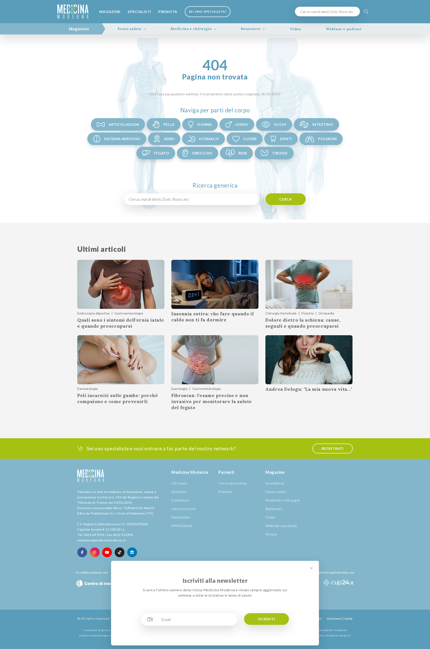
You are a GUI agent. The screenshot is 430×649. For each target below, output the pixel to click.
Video (295, 29)
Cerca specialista (232, 483)
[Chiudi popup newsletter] (312, 568)
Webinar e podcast (343, 29)
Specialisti (139, 11)
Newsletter (180, 517)
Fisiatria (307, 313)
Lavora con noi (183, 508)
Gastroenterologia (128, 313)
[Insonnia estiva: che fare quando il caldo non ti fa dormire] (214, 284)
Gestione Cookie (340, 618)
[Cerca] (366, 11)
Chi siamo (179, 483)
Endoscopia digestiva (93, 313)
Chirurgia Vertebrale (281, 313)
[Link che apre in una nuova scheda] (82, 552)
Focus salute (130, 28)
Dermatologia (87, 389)
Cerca (285, 199)
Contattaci (180, 500)
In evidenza (274, 483)
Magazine (109, 11)
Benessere (250, 28)
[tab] (79, 28)
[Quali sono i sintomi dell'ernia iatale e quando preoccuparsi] (120, 284)
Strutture (179, 491)
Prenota (167, 11)
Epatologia (179, 389)
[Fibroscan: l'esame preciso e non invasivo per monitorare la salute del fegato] (214, 359)
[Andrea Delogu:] (309, 359)
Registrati (333, 448)
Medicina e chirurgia (190, 28)
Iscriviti (266, 619)
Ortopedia (326, 313)
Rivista (271, 534)
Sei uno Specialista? (207, 11)
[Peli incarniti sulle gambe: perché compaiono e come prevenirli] (120, 359)
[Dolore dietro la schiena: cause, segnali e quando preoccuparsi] (309, 284)
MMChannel (181, 525)
